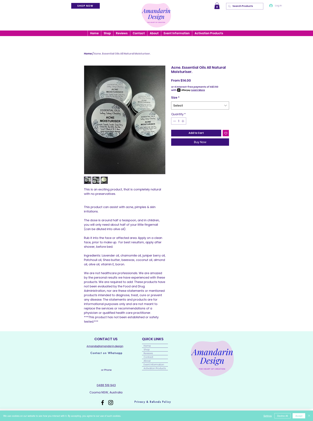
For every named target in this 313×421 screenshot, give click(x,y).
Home (88, 53)
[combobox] (200, 105)
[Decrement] (174, 121)
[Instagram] (110, 402)
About (147, 360)
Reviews (148, 353)
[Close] (309, 415)
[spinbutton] (179, 121)
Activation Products (155, 368)
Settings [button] (267, 415)
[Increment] (183, 121)
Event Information (154, 364)
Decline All (282, 415)
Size (175, 97)
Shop (147, 349)
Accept (298, 415)
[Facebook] (102, 402)
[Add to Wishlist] (226, 133)
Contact (148, 357)
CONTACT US (106, 339)
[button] (217, 5)
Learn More (198, 90)
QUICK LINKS (153, 339)
